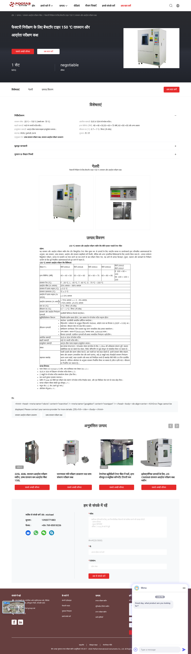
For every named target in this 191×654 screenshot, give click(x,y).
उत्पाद (19, 15)
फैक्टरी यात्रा (66, 606)
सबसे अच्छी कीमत (23, 51)
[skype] (51, 532)
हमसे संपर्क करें (66, 616)
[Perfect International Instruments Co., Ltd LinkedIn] (20, 622)
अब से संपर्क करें (98, 576)
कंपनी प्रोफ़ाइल (66, 600)
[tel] (59, 532)
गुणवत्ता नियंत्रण (67, 611)
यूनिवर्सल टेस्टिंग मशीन (102, 606)
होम (13, 15)
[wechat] (43, 532)
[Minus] (184, 588)
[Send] (184, 649)
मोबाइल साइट (93, 645)
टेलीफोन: (93, 561)
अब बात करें (48, 51)
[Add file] (136, 649)
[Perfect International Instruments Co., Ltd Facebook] (14, 622)
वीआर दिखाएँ (90, 5)
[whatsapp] (35, 532)
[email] (28, 532)
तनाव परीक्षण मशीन (101, 601)
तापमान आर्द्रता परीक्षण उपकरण (26, 415)
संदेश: (92, 514)
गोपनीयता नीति (107, 645)
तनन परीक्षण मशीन (101, 612)
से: (90, 546)
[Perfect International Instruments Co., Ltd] (20, 4)
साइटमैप (81, 645)
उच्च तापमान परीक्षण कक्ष (54, 415)
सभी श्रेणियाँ (99, 617)
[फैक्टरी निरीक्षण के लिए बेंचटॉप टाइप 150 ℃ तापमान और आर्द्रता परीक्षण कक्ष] (151, 48)
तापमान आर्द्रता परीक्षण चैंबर (32, 15)
